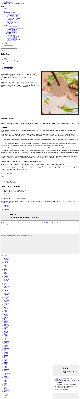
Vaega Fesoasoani (11, 40)
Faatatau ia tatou (11, 35)
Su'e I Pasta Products (12, 29)
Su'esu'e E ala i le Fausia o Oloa (15, 28)
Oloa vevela (4, 199)
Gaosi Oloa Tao (11, 21)
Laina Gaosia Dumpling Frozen (19, 201)
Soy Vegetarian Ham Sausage (11, 61)
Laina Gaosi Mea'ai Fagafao (65, 201)
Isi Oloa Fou (10, 24)
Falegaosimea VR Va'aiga (13, 39)
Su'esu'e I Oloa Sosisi (12, 26)
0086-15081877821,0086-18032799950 (14, 3)
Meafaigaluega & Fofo (9, 12)
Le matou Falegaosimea (13, 36)
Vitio (5, 42)
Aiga (5, 11)
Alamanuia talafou (8, 67)
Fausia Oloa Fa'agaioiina (13, 15)
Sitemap (9, 199)
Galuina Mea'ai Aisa (12, 19)
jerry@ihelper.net (8, 2)
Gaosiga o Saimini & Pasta (13, 17)
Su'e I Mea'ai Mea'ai (12, 32)
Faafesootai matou (8, 45)
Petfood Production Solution (14, 18)
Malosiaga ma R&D (12, 38)
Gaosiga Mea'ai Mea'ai (12, 22)
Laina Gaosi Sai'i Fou (6, 201)
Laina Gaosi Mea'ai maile (34, 201)
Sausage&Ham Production (13, 14)
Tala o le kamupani (8, 68)
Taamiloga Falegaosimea (10, 182)
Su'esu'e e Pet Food (11, 31)
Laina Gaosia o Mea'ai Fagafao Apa (49, 201)
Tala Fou (6, 43)
